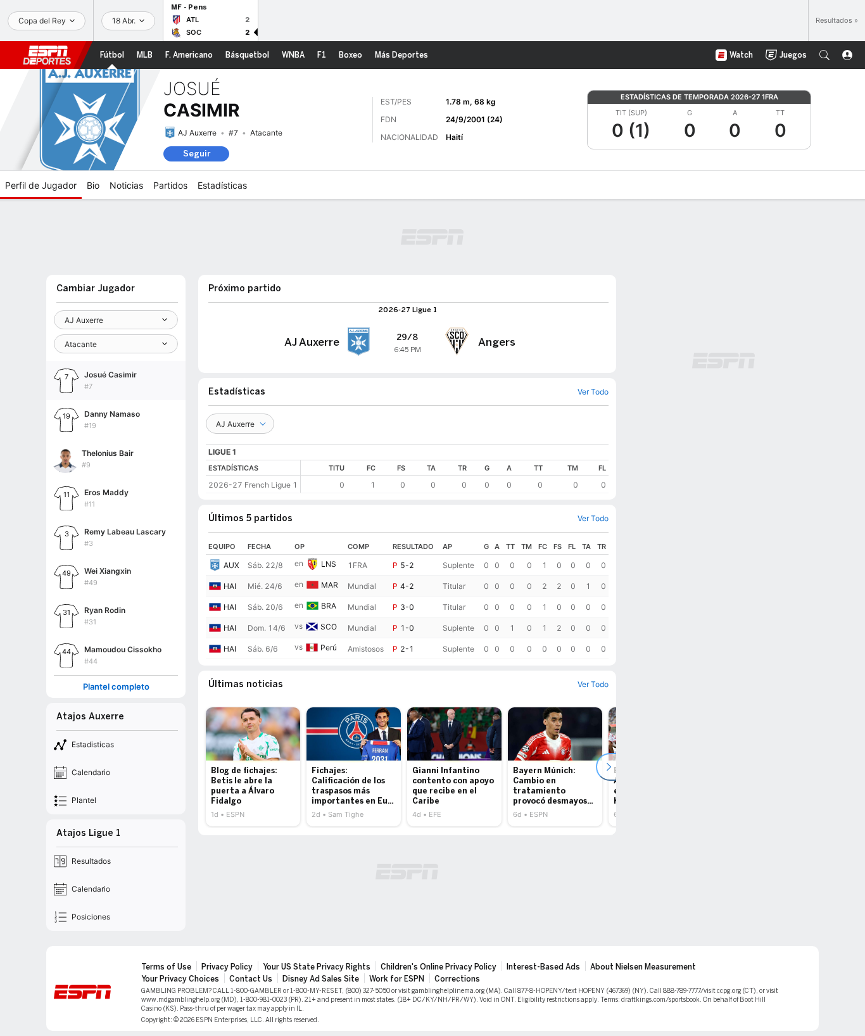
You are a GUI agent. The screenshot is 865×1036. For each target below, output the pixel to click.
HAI (230, 586)
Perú (328, 647)
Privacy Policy (227, 967)
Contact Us (250, 979)
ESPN (47, 55)
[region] (455, 476)
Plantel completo (116, 687)
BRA (328, 605)
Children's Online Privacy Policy (438, 967)
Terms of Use (166, 967)
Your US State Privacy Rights (316, 967)
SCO (328, 626)
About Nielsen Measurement (643, 967)
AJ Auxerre (197, 132)
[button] (824, 55)
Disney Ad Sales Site (320, 979)
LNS (328, 564)
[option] (253, 766)
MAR (329, 585)
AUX (231, 565)
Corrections (457, 979)
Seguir (196, 153)
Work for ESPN (396, 979)
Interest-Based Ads (543, 967)
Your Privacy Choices (180, 979)
